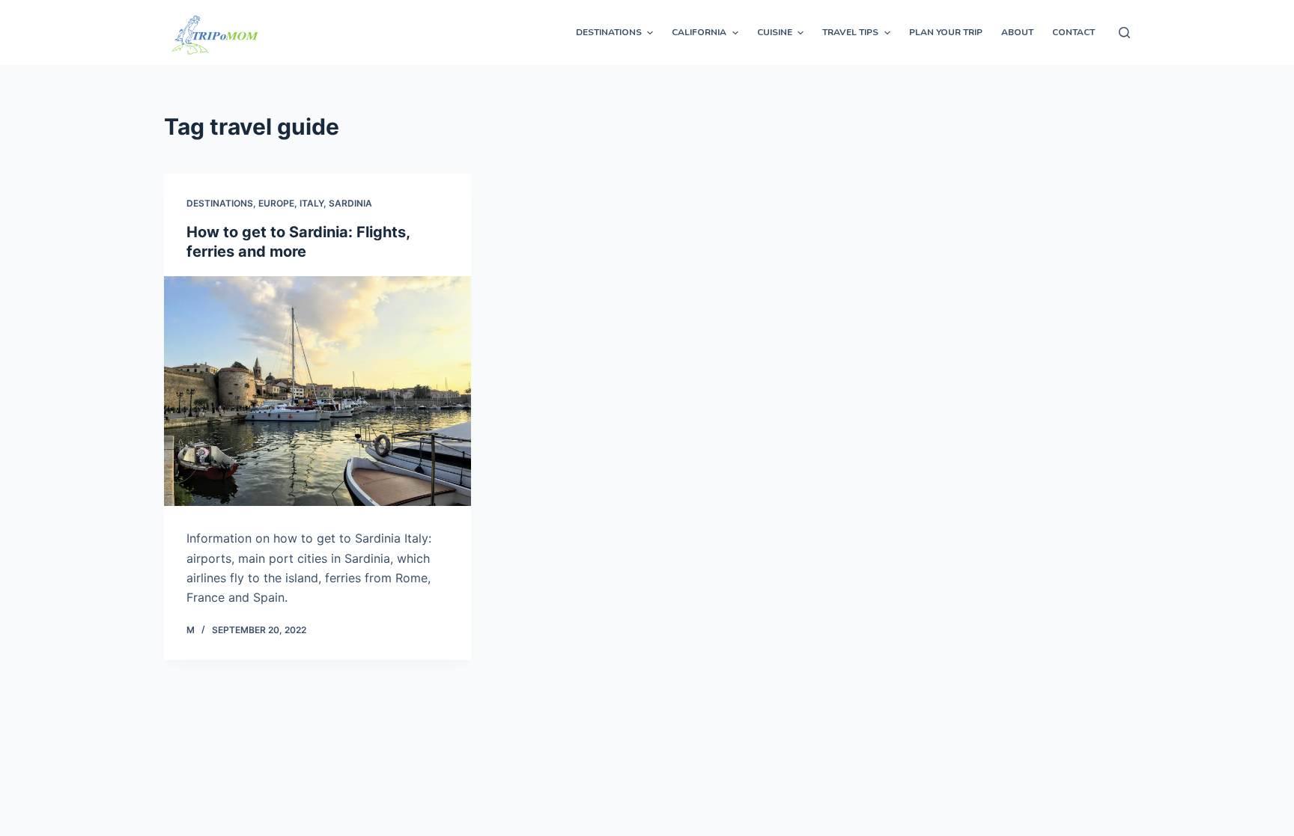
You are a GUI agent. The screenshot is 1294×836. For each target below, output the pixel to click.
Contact (1073, 32)
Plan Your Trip (945, 32)
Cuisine (774, 32)
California (699, 32)
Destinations (609, 32)
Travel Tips (850, 32)
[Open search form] (1124, 32)
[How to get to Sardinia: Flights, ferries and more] (317, 391)
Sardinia (350, 203)
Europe (276, 203)
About (1017, 32)
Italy (312, 203)
